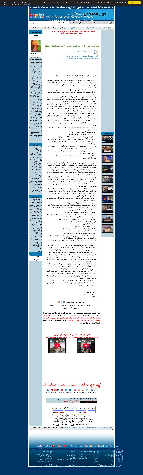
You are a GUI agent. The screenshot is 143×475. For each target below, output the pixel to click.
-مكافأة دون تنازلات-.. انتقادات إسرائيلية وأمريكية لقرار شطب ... (36, 168)
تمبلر (58, 392)
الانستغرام (75, 392)
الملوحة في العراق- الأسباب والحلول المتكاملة (37, 105)
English (74, 461)
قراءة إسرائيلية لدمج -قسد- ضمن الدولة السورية (36, 187)
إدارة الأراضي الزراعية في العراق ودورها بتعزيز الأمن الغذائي (36, 121)
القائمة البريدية (72, 458)
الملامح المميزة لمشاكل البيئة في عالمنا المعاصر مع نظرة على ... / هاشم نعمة (35, 246)
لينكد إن (75, 446)
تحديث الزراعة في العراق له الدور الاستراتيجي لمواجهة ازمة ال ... (35, 127)
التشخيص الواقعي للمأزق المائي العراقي (36, 91)
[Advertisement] (107, 55)
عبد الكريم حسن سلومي (70, 27)
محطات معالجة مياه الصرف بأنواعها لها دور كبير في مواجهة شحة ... (36, 117)
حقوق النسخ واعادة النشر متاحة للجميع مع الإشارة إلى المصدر (61, 465)
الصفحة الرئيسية (109, 27)
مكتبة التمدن (96, 462)
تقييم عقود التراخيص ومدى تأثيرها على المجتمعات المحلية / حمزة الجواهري (36, 240)
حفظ (86, 416)
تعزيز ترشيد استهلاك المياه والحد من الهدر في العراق (36, 63)
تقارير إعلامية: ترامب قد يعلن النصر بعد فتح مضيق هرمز (35, 178)
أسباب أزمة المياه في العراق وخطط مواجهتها (36, 131)
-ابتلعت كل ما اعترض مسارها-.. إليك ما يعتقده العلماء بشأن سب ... (36, 154)
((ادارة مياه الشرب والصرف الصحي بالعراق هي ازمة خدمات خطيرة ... (36, 96)
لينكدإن (70, 392)
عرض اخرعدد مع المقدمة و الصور (114, 454)
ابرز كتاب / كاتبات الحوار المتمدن (115, 459)
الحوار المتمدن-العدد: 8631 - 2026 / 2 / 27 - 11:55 (82, 56)
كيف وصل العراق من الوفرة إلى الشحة (36, 83)
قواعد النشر (120, 458)
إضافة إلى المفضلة (71, 416)
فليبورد (52, 392)
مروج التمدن (73, 457)
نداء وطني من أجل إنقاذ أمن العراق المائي (36, 101)
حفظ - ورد (56, 415)
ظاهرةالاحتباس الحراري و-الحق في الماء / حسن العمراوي (35, 220)
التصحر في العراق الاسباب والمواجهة (37, 109)
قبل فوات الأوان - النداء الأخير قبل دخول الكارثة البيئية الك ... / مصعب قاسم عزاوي (36, 212)
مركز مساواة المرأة (94, 452)
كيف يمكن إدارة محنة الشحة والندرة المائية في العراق (36, 59)
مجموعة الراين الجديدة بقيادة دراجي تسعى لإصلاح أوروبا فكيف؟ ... (36, 163)
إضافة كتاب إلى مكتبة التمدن (45, 455)
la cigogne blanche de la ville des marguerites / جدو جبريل (35, 206)
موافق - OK (134, 2)
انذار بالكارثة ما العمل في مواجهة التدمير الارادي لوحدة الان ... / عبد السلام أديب (36, 231)
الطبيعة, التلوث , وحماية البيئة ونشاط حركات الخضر (91, 27)
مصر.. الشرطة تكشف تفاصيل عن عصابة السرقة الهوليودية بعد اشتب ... (36, 173)
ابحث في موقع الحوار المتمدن (45, 461)
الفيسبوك (91, 392)
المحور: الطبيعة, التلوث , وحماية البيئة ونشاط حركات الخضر (79, 58)
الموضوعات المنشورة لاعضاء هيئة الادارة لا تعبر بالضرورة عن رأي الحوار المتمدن (56, 466)
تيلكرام (66, 392)
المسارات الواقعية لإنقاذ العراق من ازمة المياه (35, 67)
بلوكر (55, 392)
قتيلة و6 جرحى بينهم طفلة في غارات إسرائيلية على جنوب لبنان (35, 182)
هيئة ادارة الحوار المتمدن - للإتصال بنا (114, 455)
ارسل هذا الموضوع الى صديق (69, 415)
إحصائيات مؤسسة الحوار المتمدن (115, 457)
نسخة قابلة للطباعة (85, 415)
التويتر (87, 392)
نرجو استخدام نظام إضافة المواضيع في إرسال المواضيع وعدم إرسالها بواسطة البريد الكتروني (99, 466)
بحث (81, 416)
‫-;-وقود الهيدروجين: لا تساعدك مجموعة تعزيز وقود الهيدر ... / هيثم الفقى (36, 201)
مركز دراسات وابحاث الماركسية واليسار (89, 451)
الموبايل (48, 392)
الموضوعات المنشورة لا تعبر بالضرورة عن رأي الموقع (109, 465)
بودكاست (37, 446)
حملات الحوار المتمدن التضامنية (68, 452)
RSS (79, 392)
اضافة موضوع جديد (47, 451)
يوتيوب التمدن (96, 461)
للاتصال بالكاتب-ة (59, 416)
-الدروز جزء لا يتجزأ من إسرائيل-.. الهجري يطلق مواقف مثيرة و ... (36, 159)
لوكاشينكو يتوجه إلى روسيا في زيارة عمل (36, 190)
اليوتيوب (83, 392)
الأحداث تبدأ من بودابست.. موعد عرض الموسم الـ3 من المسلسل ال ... (36, 149)
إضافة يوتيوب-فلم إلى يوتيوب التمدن (43, 454)
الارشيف (74, 454)
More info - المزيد (24, 4)
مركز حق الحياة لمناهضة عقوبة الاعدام (90, 457)
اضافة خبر (50, 452)
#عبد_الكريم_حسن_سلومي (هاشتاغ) (75, 302)
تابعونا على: (95, 391)
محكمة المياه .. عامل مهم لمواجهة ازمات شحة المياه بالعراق (36, 135)
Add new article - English (45, 457)
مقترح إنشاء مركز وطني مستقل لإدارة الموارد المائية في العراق (36, 71)
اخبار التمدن (73, 451)
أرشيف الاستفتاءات (71, 455)
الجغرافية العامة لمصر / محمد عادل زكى (36, 235)
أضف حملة (49, 458)
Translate (76, 308)
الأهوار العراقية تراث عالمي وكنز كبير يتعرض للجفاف (36, 113)
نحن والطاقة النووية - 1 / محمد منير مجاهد (35, 216)
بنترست (62, 392)
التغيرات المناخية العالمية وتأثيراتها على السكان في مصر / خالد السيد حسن (36, 225)
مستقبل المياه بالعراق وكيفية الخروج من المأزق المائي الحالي (35, 80)
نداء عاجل (39, 99)
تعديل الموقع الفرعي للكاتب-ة (45, 459)
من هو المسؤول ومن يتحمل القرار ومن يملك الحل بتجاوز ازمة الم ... (36, 75)
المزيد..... (111, 236)
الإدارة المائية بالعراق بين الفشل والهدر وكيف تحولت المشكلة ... (36, 87)
